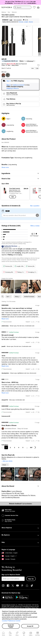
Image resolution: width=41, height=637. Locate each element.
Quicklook (5, 193)
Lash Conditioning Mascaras (11, 497)
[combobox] (22, 7)
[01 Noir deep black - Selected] (8, 75)
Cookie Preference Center (11, 621)
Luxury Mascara (16, 491)
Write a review (34, 226)
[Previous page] (2, 447)
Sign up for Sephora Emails (11, 574)
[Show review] (7, 286)
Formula (21, 22)
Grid (32, 68)
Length (26, 22)
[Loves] (34, 7)
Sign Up (31, 579)
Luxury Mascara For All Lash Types (13, 493)
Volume (31, 22)
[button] (24, 61)
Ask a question (18, 20)
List (37, 68)
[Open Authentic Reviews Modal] (19, 247)
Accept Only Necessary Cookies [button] (11, 626)
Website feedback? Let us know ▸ (20, 504)
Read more (5, 319)
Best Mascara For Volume (27, 495)
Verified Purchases (29, 296)
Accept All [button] (30, 626)
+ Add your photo (7, 461)
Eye (9, 12)
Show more (5, 167)
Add (12, 197)
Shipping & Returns (12, 88)
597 (31, 447)
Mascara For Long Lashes (10, 495)
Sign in (8, 85)
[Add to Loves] (38, 65)
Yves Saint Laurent (8, 15)
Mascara (14, 12)
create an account (18, 85)
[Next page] (35, 447)
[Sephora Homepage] (6, 7)
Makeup (4, 12)
